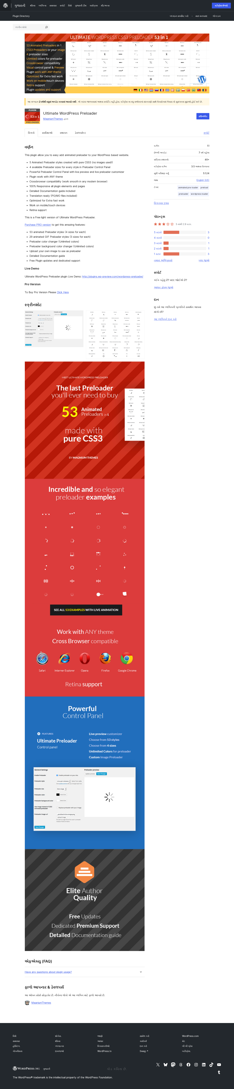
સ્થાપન (63, 132)
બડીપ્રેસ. (186, 1051)
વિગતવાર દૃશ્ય (161, 203)
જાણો (100, 1036)
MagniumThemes (53, 118)
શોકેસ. (58, 1036)
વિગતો (31, 132)
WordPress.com (190, 1036)
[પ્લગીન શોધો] (46, 27)
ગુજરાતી (46, 1069)
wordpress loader (199, 194)
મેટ (183, 1041)
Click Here (63, 292)
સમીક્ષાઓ (47, 132)
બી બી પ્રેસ (187, 1046)
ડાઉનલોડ (203, 116)
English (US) (203, 180)
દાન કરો (143, 1046)
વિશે (14, 1036)
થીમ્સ (57, 1041)
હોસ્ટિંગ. (16, 1046)
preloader (183, 194)
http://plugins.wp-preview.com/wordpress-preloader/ (112, 276)
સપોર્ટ (206, 132)
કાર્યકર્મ (143, 1041)
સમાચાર (16, 1041)
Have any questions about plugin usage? (48, 972)
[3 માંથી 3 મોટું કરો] (140, 365)
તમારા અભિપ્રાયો (163, 260)
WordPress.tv (104, 1051)
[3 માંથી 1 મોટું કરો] (79, 314)
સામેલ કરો (144, 1036)
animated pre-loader (188, 187)
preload (204, 187)
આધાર (100, 1041)
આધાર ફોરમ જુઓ (163, 287)
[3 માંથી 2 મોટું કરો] (140, 314)
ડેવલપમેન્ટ (80, 132)
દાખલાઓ (59, 1051)
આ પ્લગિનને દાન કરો (165, 319)
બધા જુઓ (204, 260)
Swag (144, 1051)
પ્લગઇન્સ (59, 1046)
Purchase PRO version (38, 224)
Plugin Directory (21, 16)
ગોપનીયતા (17, 1051)
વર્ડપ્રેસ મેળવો (221, 5)
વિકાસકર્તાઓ (103, 1046)
